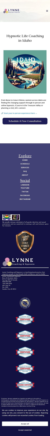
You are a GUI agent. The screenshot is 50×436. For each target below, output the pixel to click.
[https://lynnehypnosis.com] (11, 11)
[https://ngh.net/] (25, 303)
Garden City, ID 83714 (9, 289)
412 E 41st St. (6, 285)
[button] (47, 11)
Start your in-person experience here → (20, 113)
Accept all (25, 424)
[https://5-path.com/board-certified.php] (25, 385)
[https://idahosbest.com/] (25, 242)
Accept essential (25, 430)
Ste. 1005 (5, 287)
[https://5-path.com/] (25, 319)
